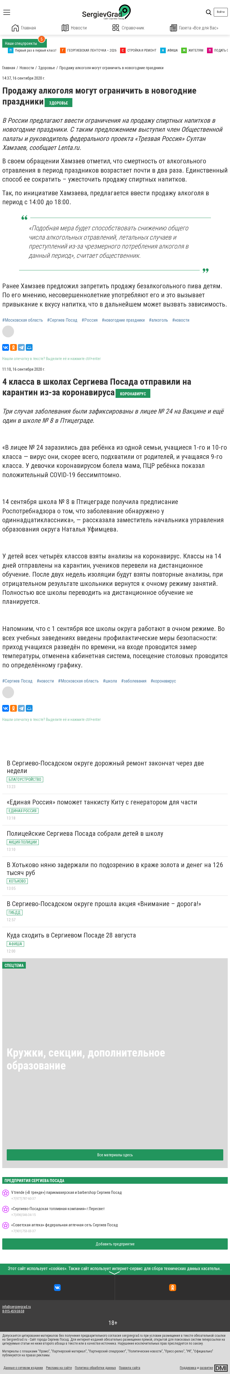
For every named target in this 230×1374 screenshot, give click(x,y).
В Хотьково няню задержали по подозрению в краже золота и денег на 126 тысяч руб (115, 869)
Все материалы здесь (115, 1155)
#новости (180, 320)
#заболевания (133, 681)
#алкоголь (158, 320)
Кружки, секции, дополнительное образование (86, 1059)
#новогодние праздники (123, 320)
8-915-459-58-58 (13, 1311)
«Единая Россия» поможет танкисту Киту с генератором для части (102, 802)
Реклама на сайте (59, 1368)
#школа (110, 681)
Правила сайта (129, 1368)
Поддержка (188, 1368)
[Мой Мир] (29, 347)
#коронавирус (163, 681)
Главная (28, 28)
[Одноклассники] (13, 347)
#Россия (90, 320)
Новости (79, 28)
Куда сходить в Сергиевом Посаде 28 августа (71, 935)
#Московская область (22, 320)
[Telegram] (21, 347)
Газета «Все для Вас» (198, 28)
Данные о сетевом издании (23, 1368)
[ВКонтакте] (5, 347)
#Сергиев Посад (62, 320)
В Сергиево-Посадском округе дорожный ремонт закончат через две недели (105, 767)
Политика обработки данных (95, 1368)
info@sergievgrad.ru (16, 1307)
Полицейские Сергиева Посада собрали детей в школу (85, 833)
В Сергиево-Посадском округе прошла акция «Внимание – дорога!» (104, 904)
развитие (206, 1368)
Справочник (133, 28)
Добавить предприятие (115, 1244)
